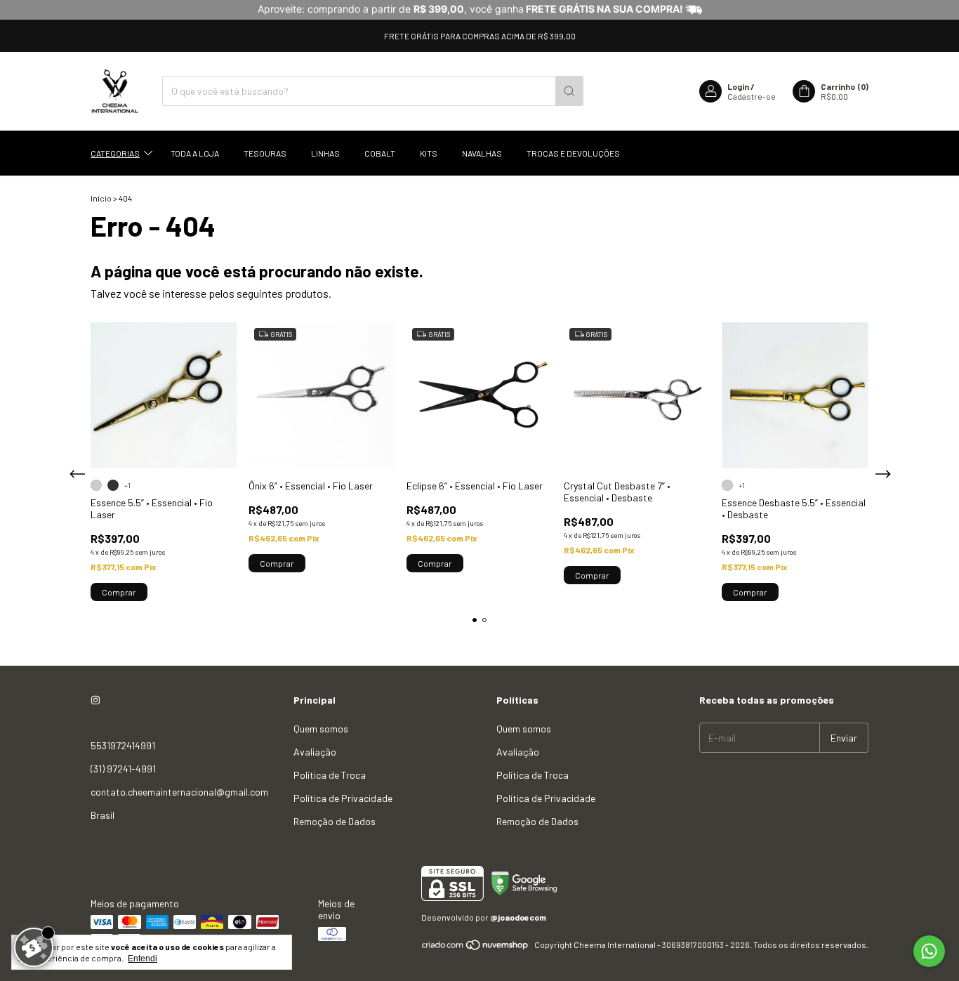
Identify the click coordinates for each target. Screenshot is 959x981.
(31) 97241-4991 (123, 769)
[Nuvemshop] (475, 948)
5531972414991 (123, 745)
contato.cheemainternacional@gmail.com (179, 792)
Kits (428, 153)
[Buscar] (569, 91)
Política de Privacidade (342, 798)
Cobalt (379, 153)
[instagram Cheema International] (95, 700)
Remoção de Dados (334, 821)
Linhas (325, 153)
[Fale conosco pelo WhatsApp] (929, 951)
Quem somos (320, 729)
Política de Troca (329, 775)
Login (738, 86)
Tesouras (265, 153)
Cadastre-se (751, 96)
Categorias (115, 153)
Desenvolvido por (483, 917)
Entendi (142, 958)
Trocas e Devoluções (573, 153)
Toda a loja (195, 153)
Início (101, 198)
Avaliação (314, 752)
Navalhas (482, 153)
